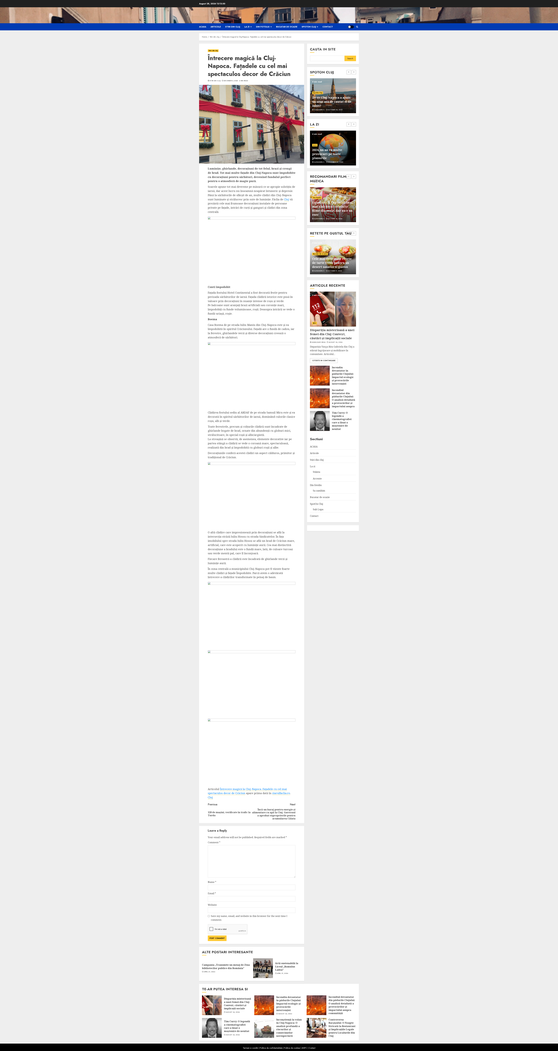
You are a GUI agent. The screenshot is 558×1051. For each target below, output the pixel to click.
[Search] (357, 27)
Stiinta (316, 471)
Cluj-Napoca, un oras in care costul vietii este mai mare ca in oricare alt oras (332, 102)
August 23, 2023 (335, 271)
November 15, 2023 (335, 162)
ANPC (304, 1047)
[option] (333, 95)
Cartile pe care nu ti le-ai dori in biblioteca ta (331, 156)
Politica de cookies (292, 1047)
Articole (216, 26)
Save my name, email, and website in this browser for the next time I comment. (249, 917)
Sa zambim (319, 490)
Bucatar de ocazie (286, 26)
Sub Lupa (318, 509)
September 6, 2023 (335, 110)
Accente (316, 149)
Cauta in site (323, 49)
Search (350, 58)
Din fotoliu (263, 26)
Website (212, 904)
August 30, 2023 (334, 219)
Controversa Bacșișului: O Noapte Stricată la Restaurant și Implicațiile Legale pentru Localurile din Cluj (342, 1027)
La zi (247, 26)
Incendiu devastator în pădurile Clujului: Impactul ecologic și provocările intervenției (343, 375)
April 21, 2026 (209, 972)
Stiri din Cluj (215, 81)
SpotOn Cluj (309, 26)
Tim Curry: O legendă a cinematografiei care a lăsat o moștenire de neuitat (342, 420)
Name (212, 882)
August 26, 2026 (336, 342)
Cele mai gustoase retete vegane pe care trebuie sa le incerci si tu (331, 263)
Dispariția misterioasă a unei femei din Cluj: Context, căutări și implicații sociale (332, 334)
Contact (327, 26)
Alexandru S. (319, 110)
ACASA (202, 26)
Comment (214, 842)
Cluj (286, 199)
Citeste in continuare (323, 360)
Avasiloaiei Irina (319, 342)
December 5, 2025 (231, 81)
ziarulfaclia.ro (281, 793)
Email (212, 893)
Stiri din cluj (232, 26)
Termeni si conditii (250, 1047)
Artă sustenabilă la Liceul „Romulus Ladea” (286, 966)
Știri (314, 323)
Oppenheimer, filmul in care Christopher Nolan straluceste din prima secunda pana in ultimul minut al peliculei (330, 206)
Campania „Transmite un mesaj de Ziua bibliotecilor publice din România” (226, 966)
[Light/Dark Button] (351, 26)
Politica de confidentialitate (271, 1047)
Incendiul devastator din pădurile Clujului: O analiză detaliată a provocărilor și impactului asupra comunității (343, 399)
